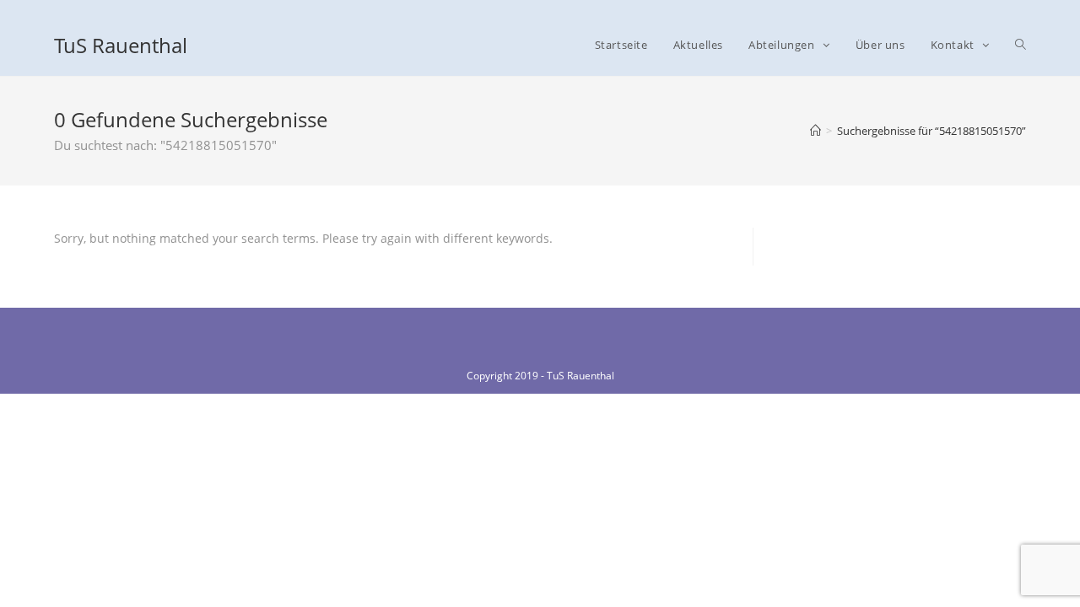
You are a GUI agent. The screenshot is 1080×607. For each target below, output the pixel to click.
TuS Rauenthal (120, 45)
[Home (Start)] (815, 130)
